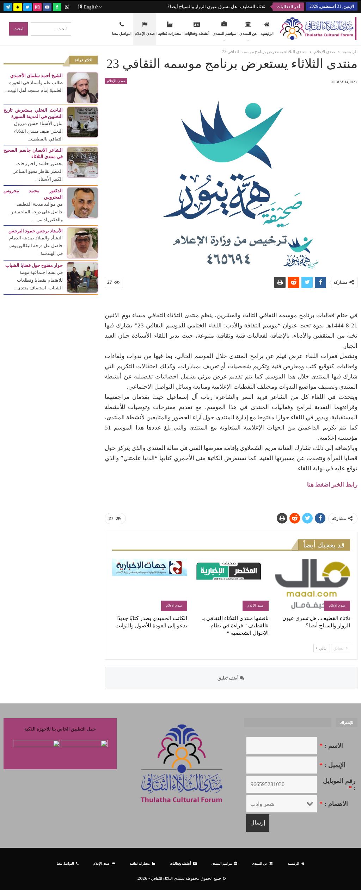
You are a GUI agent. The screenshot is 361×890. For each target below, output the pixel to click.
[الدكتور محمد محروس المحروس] (82, 202)
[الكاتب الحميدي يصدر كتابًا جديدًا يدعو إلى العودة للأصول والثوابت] (149, 585)
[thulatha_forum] (37, 6)
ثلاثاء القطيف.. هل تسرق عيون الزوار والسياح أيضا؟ (216, 6)
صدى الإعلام (145, 33)
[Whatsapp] (67, 6)
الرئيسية (267, 33)
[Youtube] (47, 6)
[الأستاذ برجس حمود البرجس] (82, 242)
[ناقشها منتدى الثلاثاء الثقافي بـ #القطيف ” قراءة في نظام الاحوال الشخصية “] (231, 585)
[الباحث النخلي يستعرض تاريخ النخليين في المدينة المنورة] (82, 121)
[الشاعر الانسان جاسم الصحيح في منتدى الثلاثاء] (82, 161)
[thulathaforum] (57, 6)
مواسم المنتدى (224, 33)
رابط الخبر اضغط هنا (332, 484)
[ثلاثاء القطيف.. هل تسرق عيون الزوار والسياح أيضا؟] (312, 585)
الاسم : (331, 745)
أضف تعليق (229, 678)
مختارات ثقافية (169, 33)
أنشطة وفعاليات (196, 33)
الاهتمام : (333, 803)
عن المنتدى (248, 33)
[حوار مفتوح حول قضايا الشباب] (82, 277)
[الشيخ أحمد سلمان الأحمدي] (82, 87)
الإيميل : (332, 765)
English (91, 7)
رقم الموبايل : (339, 784)
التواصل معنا (121, 33)
